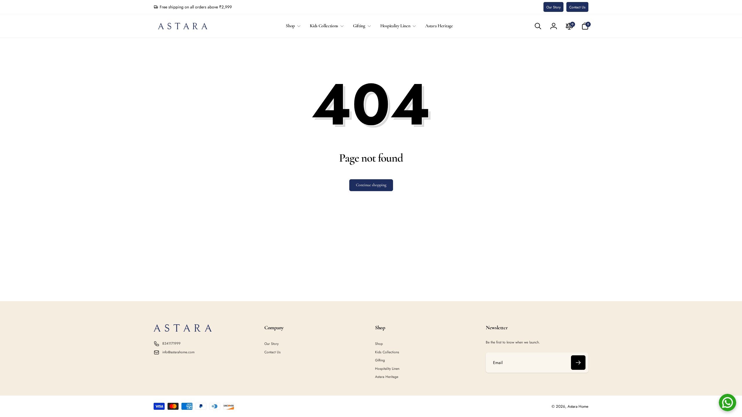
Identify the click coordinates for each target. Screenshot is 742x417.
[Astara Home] (183, 330)
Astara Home (578, 406)
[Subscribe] (578, 362)
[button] (292, 26)
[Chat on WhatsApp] (727, 402)
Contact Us (577, 7)
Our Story (553, 7)
